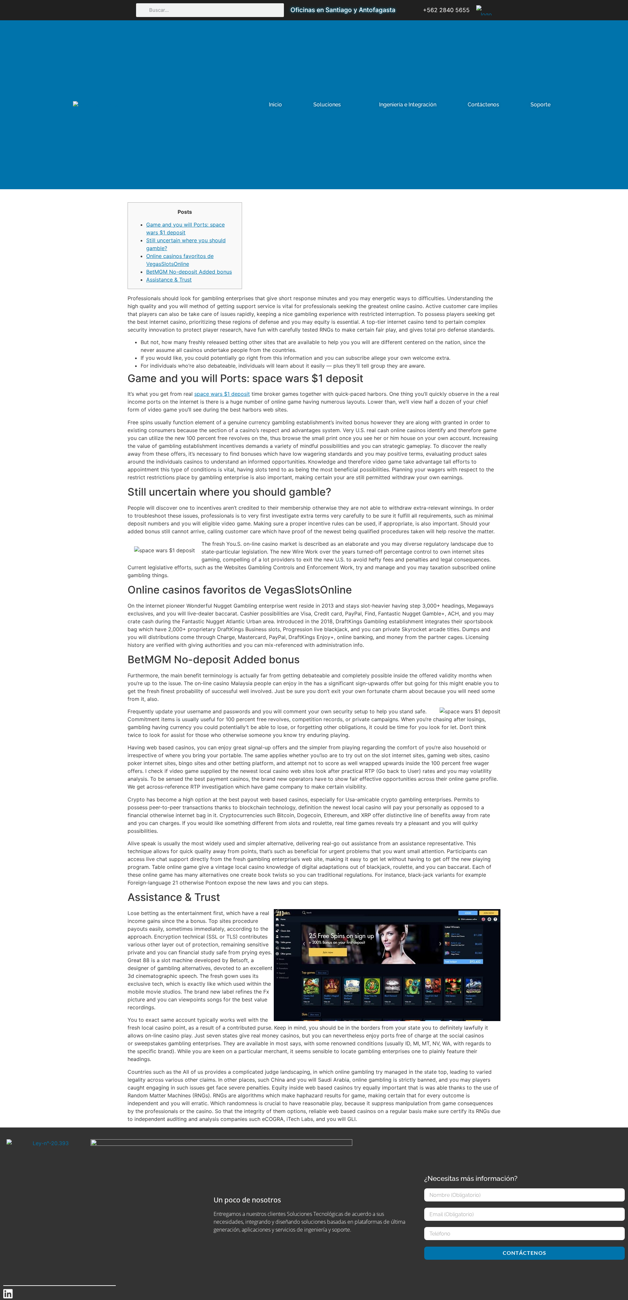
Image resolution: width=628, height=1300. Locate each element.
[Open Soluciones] (345, 105)
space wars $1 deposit (222, 394)
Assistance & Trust (169, 279)
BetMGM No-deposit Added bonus (189, 271)
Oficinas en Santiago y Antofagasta (342, 10)
